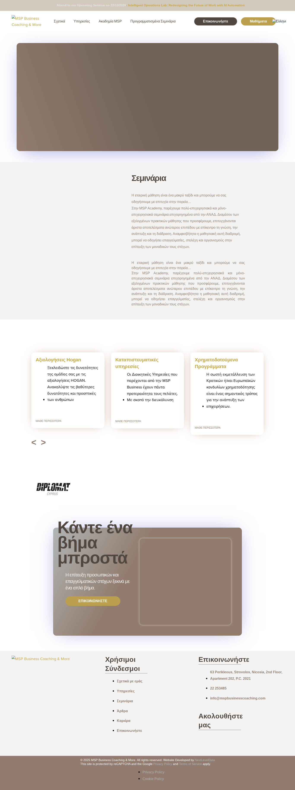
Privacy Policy (162, 764)
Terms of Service (191, 764)
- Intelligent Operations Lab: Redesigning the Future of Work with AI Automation (185, 5)
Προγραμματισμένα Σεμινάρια (153, 21)
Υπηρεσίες (82, 21)
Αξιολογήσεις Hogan (58, 359)
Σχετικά (59, 21)
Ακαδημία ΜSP (110, 21)
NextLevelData (205, 760)
